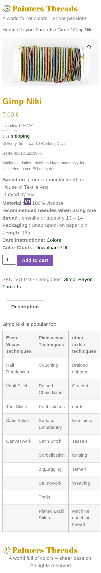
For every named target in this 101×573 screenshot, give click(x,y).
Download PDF (52, 247)
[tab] (25, 306)
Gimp (63, 29)
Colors (54, 240)
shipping (20, 136)
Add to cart (35, 260)
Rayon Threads (36, 29)
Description (25, 306)
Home (9, 29)
